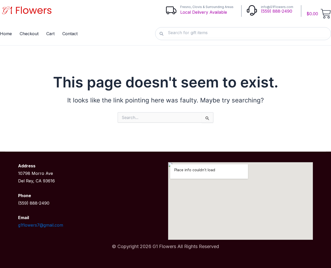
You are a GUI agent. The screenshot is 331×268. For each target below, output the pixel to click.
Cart (50, 34)
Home (6, 34)
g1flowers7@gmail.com (40, 225)
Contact (70, 34)
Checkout (29, 34)
